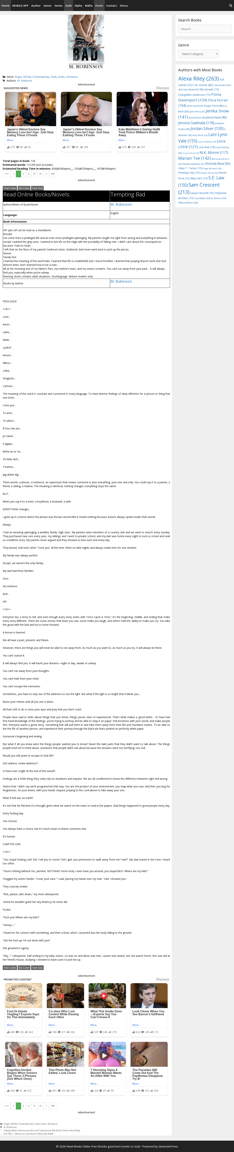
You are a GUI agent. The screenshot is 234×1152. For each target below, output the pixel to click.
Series (58, 5)
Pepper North (209, 172)
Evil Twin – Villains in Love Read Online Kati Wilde (29, 1133)
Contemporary (41, 76)
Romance (72, 76)
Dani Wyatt (191, 89)
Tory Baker (202, 198)
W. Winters (218, 198)
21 (40, 174)
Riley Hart (199, 178)
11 (34, 174)
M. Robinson (24, 80)
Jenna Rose (197, 117)
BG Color (24, 188)
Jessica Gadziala (196, 122)
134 (52, 174)
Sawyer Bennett (202, 193)
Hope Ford (214, 105)
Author (36, 5)
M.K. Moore (214, 152)
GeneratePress (168, 1146)
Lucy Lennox (191, 153)
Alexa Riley (198, 78)
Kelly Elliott (200, 135)
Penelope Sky (189, 172)
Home (5, 5)
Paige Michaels (212, 168)
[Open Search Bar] (231, 5)
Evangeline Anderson (194, 94)
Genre (48, 5)
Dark (68, 5)
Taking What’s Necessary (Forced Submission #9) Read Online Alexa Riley (42, 1130)
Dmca (124, 5)
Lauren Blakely (207, 141)
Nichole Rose (217, 164)
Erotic (99, 5)
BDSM (27, 76)
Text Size (37, 188)
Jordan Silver (207, 128)
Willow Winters (188, 202)
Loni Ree (207, 147)
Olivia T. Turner (190, 168)
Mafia (89, 5)
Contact (111, 5)
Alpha (78, 5)
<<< (7, 174)
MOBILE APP (20, 5)
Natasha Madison (193, 164)
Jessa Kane (216, 117)
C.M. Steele (202, 85)
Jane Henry (197, 111)
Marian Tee (194, 158)
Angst (18, 76)
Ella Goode (209, 89)
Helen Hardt (194, 105)
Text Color (10, 188)
